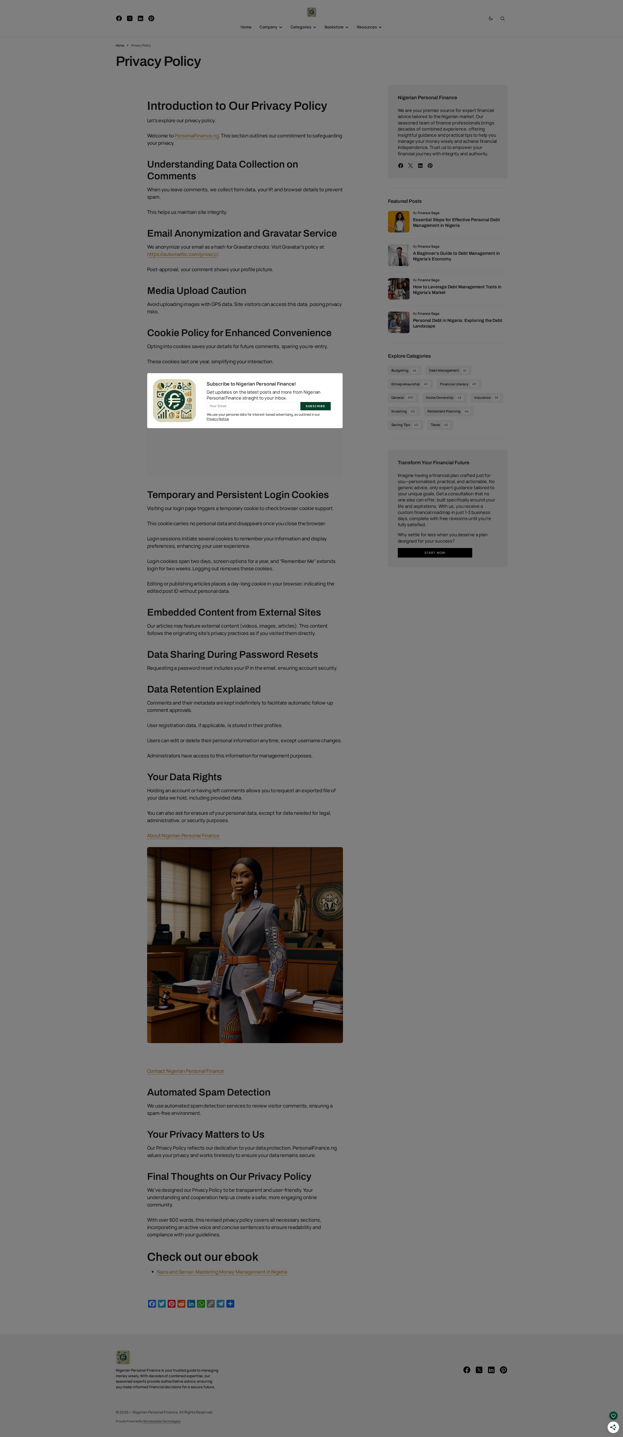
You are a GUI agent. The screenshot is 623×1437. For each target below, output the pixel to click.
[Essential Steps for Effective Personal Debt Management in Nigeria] (399, 221)
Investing (403, 411)
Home (120, 45)
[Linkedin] (420, 165)
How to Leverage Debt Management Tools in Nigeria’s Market (457, 289)
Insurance (486, 397)
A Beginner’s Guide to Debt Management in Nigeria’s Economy (456, 256)
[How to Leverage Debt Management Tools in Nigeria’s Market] (399, 289)
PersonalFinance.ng (197, 135)
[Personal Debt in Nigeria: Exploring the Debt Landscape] (399, 322)
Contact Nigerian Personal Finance (185, 1071)
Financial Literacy (458, 384)
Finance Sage (428, 212)
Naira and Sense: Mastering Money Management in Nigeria (222, 1271)
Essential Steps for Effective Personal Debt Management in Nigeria (456, 222)
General (402, 397)
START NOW (434, 553)
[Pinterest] (430, 165)
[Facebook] (401, 165)
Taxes (439, 424)
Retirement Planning (448, 411)
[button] (491, 18)
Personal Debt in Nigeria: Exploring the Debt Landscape (457, 323)
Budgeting (403, 370)
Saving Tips (404, 424)
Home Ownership (443, 397)
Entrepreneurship (409, 384)
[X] (410, 165)
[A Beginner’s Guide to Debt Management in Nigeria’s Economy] (399, 255)
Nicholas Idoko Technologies (161, 1421)
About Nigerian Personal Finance (183, 835)
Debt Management (447, 370)
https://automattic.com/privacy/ (182, 254)
